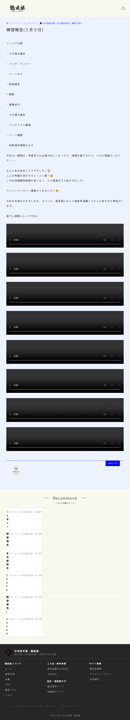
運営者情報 (96, 668)
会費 (7, 679)
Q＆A (8, 684)
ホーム (8, 668)
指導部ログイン (55, 691)
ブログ (8, 694)
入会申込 (52, 674)
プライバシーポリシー (102, 674)
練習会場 (10, 674)
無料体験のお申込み (58, 668)
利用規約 (94, 679)
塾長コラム (11, 689)
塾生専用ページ (55, 686)
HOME (8, 705)
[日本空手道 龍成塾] (17, 8)
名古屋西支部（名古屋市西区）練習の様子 (62, 23)
